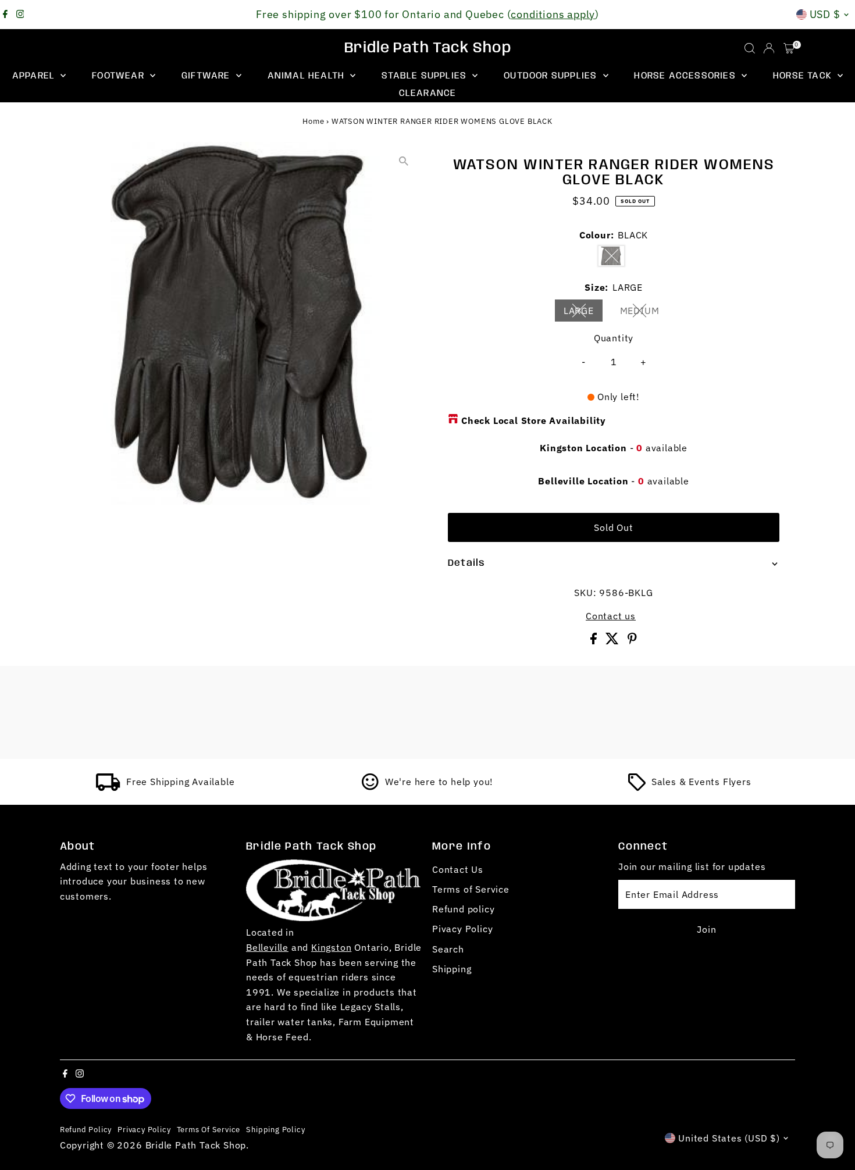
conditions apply (553, 14)
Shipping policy (275, 1129)
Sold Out (613, 527)
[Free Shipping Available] (108, 787)
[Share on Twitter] (613, 641)
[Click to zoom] (404, 161)
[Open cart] (789, 48)
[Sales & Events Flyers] (637, 787)
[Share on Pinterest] (632, 641)
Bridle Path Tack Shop (427, 48)
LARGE (583, 313)
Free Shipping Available (180, 781)
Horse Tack (804, 76)
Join (706, 929)
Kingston (331, 947)
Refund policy (463, 909)
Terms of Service (471, 889)
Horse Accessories (686, 76)
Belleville (267, 947)
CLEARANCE (428, 93)
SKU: (585, 592)
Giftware (207, 76)
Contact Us (457, 869)
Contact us (611, 615)
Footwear (119, 76)
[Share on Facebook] (595, 641)
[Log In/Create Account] (769, 48)
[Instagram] (20, 14)
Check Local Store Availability (533, 420)
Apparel (35, 76)
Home (313, 121)
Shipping (451, 969)
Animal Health (308, 76)
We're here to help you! (439, 781)
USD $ (825, 14)
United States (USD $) (729, 1138)
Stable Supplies (425, 76)
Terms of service (209, 1129)
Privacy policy (143, 1129)
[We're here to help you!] (370, 787)
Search (448, 949)
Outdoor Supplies (552, 76)
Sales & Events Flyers (701, 781)
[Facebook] (5, 14)
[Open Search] (749, 48)
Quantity (613, 338)
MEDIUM (644, 313)
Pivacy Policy (462, 928)
